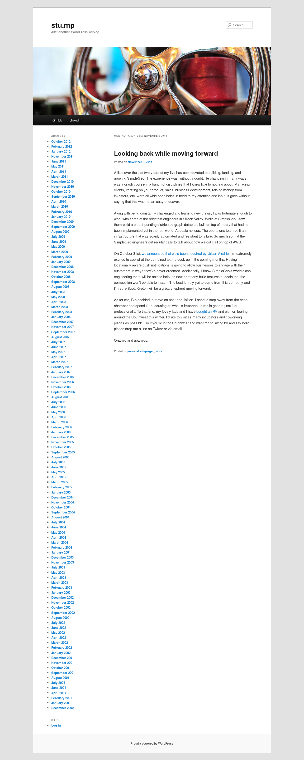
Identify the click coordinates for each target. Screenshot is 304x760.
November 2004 (62, 502)
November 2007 (62, 326)
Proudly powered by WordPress (152, 743)
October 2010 (61, 191)
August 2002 (60, 617)
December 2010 (62, 181)
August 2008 (60, 286)
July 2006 (58, 402)
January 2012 (61, 151)
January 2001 (61, 702)
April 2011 (58, 171)
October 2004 (61, 507)
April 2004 (58, 537)
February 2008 (61, 311)
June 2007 (58, 347)
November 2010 (62, 186)
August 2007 (60, 337)
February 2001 (61, 697)
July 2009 (58, 236)
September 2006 (63, 392)
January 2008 (61, 316)
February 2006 (61, 427)
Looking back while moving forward (166, 153)
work (159, 351)
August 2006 (60, 397)
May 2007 (58, 352)
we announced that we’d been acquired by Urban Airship (185, 253)
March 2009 (59, 251)
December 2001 (62, 657)
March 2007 (59, 361)
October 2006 (61, 387)
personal (133, 351)
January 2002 (61, 652)
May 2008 (58, 296)
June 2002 (58, 627)
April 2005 (58, 477)
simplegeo (147, 351)
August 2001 (60, 677)
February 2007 (61, 366)
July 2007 (58, 342)
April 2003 (58, 577)
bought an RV (206, 311)
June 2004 (58, 527)
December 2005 (62, 437)
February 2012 (61, 146)
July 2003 (58, 567)
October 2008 (61, 276)
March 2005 (59, 482)
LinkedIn (75, 120)
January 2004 (61, 552)
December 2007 (62, 321)
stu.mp (63, 25)
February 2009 (61, 256)
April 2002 (58, 637)
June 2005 (58, 467)
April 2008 (58, 301)
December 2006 (62, 377)
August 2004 (60, 517)
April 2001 (58, 692)
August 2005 (60, 457)
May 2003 (58, 572)
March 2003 (59, 582)
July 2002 (58, 622)
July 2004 (58, 522)
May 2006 (58, 412)
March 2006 (59, 422)
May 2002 (58, 632)
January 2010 (61, 216)
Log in (56, 725)
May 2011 (58, 166)
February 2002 (61, 647)
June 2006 (58, 407)
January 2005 (61, 492)
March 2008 (59, 306)
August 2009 (60, 231)
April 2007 (58, 356)
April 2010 (58, 201)
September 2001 (63, 672)
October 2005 (61, 447)
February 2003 (61, 587)
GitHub (57, 120)
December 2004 (62, 497)
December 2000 (62, 707)
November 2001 (62, 662)
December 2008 (62, 266)
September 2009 (63, 226)
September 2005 (63, 452)
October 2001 (61, 667)
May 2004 (58, 532)
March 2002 (59, 642)
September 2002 (63, 612)
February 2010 (61, 211)
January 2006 (61, 432)
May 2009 (58, 246)
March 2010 (59, 206)
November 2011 (62, 156)
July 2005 (58, 462)
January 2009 (61, 261)
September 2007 (63, 332)
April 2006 (58, 417)
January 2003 (61, 592)
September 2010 (63, 196)
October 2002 (61, 607)
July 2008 (58, 291)
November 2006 (62, 382)
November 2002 (62, 602)
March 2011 (59, 176)
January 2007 (61, 372)
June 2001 (58, 687)
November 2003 (62, 562)
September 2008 (63, 281)
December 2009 (62, 221)
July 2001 (58, 682)
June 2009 (58, 241)
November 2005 (62, 442)
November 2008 (62, 271)
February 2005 (61, 487)
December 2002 (62, 597)
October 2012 (61, 141)
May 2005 (58, 472)
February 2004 (61, 547)
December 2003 (62, 557)
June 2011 (58, 161)
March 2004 (59, 542)
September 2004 (63, 512)
